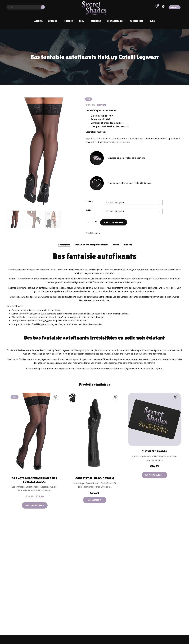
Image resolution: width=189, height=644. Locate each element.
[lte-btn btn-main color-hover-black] (154, 475)
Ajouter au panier (113, 222)
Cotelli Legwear (93, 233)
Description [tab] (64, 244)
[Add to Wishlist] (55, 398)
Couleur (89, 201)
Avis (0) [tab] (127, 244)
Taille (88, 210)
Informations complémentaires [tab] (91, 244)
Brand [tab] (116, 244)
